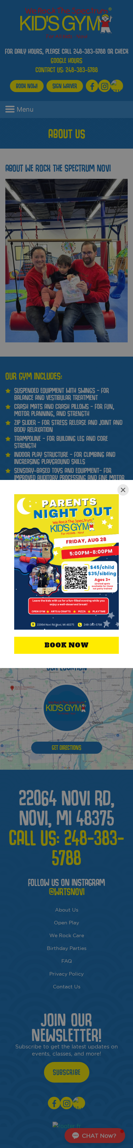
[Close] (123, 490)
